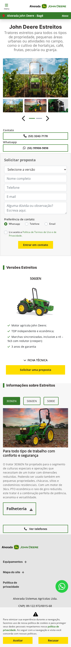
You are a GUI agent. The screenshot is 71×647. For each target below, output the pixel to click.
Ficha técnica (38, 360)
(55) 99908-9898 (37, 148)
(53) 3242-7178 (38, 136)
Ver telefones (37, 529)
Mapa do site (11, 572)
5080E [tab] (51, 401)
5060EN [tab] (32, 401)
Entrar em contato (35, 245)
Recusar (53, 640)
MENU (6, 8)
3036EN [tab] (12, 401)
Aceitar (18, 640)
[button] (6, 77)
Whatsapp (14, 223)
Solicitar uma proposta (35, 370)
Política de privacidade (11, 584)
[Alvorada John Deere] (48, 6)
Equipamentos (13, 561)
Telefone (34, 223)
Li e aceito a (32, 233)
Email (52, 223)
